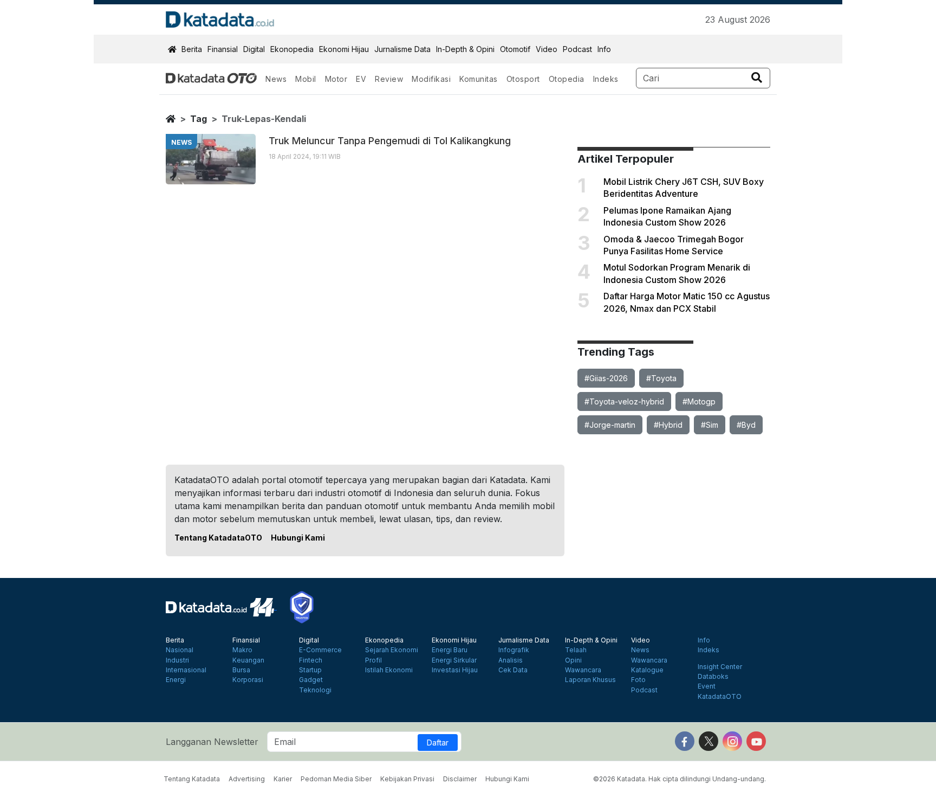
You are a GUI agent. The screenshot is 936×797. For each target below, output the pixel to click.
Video (546, 49)
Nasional (179, 650)
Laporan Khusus (590, 680)
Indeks (606, 78)
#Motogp (699, 401)
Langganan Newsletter (212, 741)
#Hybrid (668, 424)
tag (198, 118)
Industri (177, 660)
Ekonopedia (292, 49)
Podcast (577, 49)
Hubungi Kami (298, 537)
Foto (638, 680)
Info (604, 49)
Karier (283, 779)
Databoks (713, 676)
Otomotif (515, 49)
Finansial (222, 49)
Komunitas (478, 78)
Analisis (510, 660)
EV (361, 78)
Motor (336, 78)
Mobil (305, 78)
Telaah (576, 650)
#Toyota (661, 378)
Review (389, 78)
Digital (254, 49)
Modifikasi (431, 78)
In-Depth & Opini (465, 49)
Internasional (186, 670)
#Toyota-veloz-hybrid (624, 401)
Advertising (247, 779)
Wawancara (583, 670)
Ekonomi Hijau (344, 49)
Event (707, 686)
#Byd (746, 424)
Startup (310, 670)
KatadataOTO (720, 696)
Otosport (523, 78)
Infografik (513, 650)
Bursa (241, 670)
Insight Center (720, 667)
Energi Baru (449, 650)
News (276, 78)
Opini (573, 660)
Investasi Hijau (455, 670)
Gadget (311, 680)
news (181, 142)
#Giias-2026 (606, 378)
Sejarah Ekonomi (391, 650)
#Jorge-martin (609, 424)
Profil (373, 660)
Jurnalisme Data (402, 49)
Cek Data (513, 670)
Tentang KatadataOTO (218, 537)
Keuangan (248, 660)
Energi (176, 680)
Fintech (310, 660)
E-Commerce (320, 650)
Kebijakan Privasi (407, 779)
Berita (191, 49)
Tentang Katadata (192, 779)
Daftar (437, 742)
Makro (242, 650)
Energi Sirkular (454, 660)
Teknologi (315, 690)
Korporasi (247, 680)
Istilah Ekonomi (389, 670)
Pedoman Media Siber (336, 779)
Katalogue (647, 670)
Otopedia (566, 78)
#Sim (709, 424)
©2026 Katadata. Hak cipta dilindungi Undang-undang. (679, 779)
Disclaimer (460, 779)
